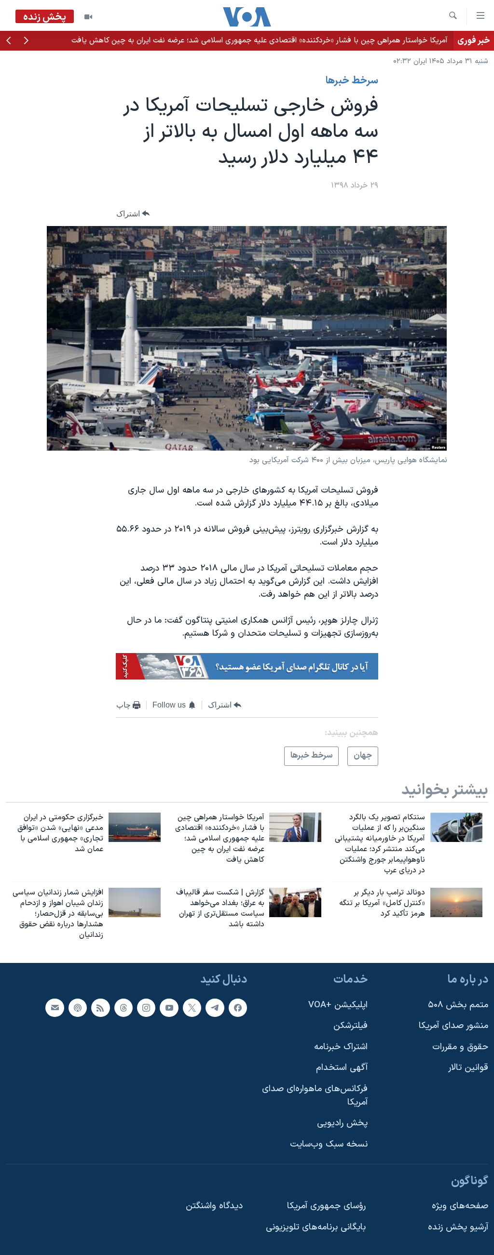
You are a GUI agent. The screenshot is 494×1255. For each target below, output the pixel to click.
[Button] (133, 213)
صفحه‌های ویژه (460, 1206)
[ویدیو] (88, 17)
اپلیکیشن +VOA (338, 1004)
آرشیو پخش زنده (458, 1226)
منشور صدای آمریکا (453, 1025)
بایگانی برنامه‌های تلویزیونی (316, 1226)
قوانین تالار (468, 1067)
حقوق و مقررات (460, 1046)
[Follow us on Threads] (123, 1007)
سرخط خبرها (352, 81)
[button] (26, 41)
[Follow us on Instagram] (146, 1007)
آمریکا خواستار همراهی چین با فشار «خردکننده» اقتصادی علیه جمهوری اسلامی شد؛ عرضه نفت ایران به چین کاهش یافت (259, 40)
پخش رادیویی (342, 1123)
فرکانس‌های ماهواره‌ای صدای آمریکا (315, 1095)
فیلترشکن (350, 1025)
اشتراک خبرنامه (341, 1046)
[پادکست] (78, 1007)
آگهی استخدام (342, 1067)
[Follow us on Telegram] (215, 1007)
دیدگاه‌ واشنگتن (214, 1206)
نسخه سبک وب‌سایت (329, 1144)
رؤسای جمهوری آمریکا (326, 1206)
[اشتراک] (54, 1007)
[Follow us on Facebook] (238, 1007)
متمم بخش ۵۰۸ (458, 1004)
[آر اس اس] (100, 1007)
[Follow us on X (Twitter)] (192, 1007)
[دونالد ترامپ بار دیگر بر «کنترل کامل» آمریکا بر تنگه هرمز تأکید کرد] (456, 902)
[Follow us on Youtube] (169, 1007)
